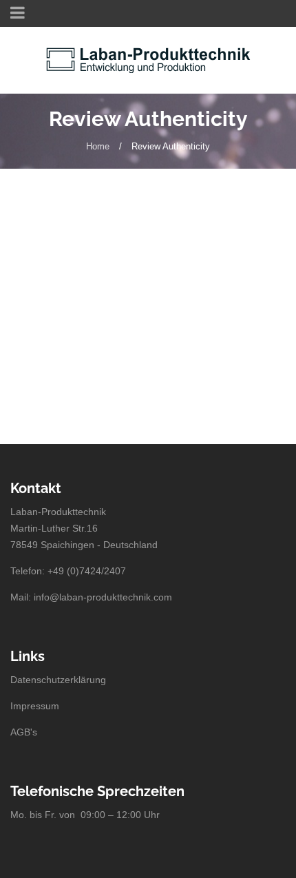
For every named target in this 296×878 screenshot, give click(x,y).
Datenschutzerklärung (58, 679)
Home (97, 146)
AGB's (23, 732)
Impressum (34, 705)
